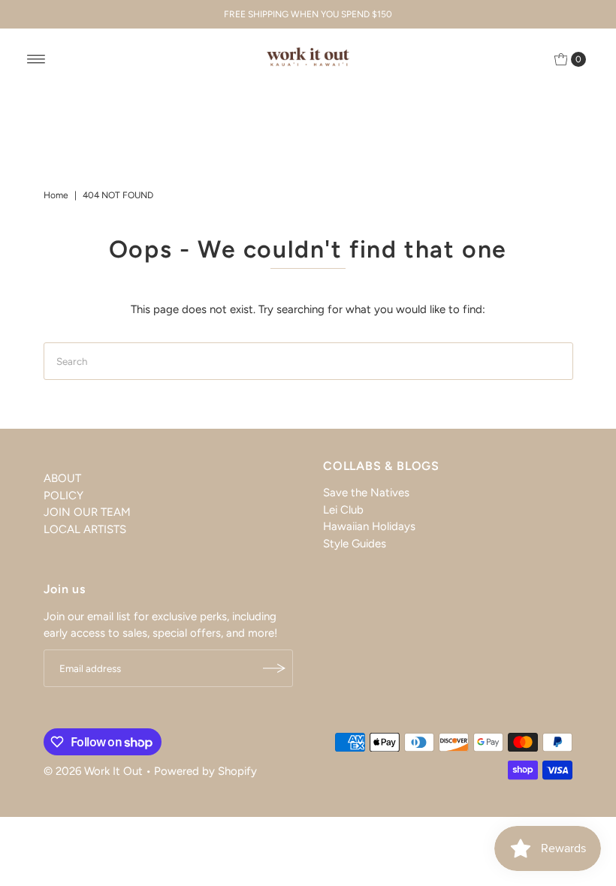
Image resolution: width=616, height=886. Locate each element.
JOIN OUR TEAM (87, 512)
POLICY (63, 495)
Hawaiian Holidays (369, 526)
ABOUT (62, 478)
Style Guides (354, 543)
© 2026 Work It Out (93, 771)
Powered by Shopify (205, 771)
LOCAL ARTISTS (85, 529)
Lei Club (343, 510)
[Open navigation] (36, 59)
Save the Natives (366, 492)
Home (56, 195)
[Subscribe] (274, 668)
